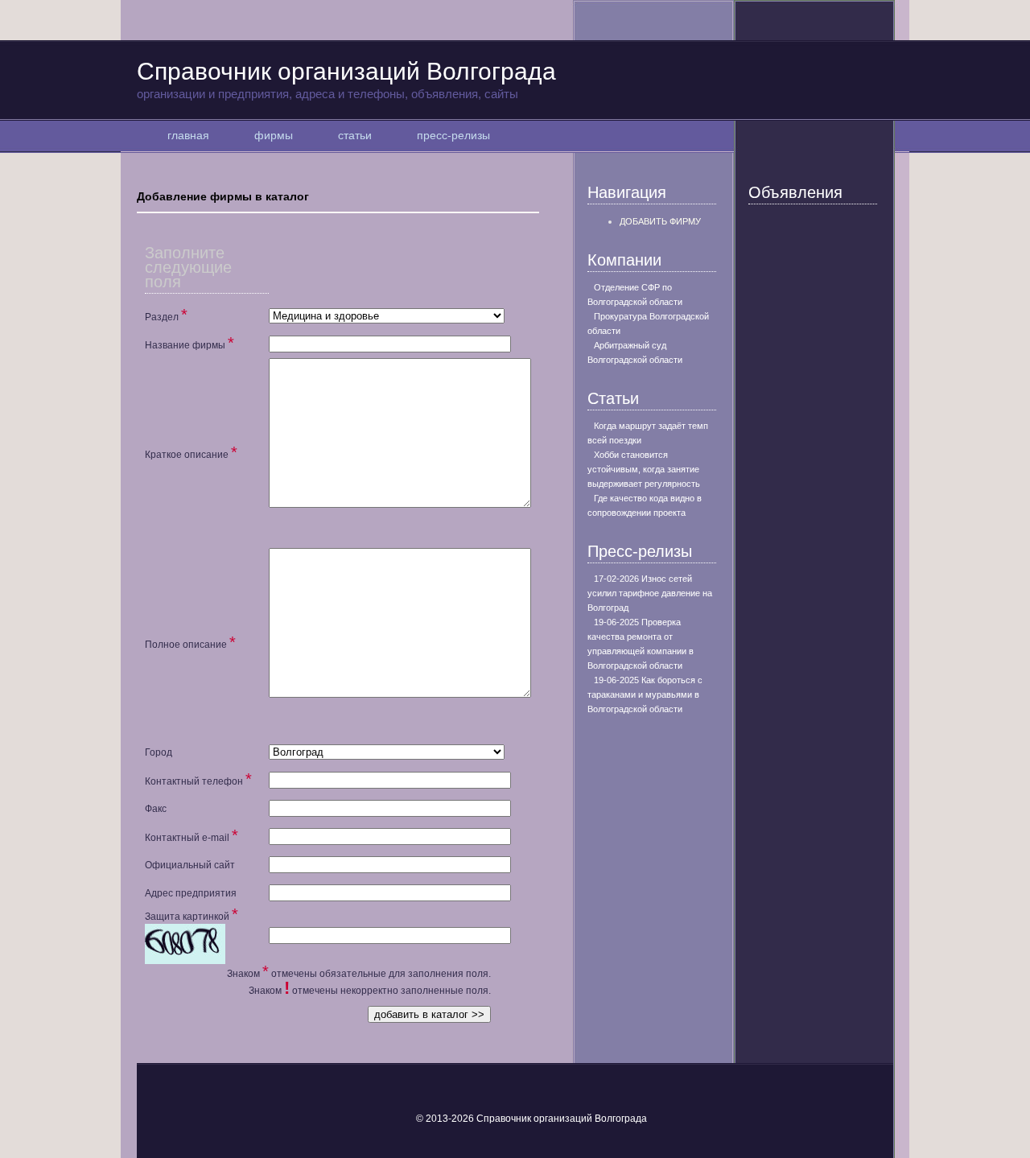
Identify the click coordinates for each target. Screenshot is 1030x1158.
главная (188, 135)
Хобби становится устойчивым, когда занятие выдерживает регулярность (643, 469)
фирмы (273, 135)
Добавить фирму (660, 221)
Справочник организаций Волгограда (346, 79)
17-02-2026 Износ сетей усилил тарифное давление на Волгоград (649, 593)
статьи (355, 135)
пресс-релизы (453, 135)
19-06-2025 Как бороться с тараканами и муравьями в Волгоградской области (644, 694)
